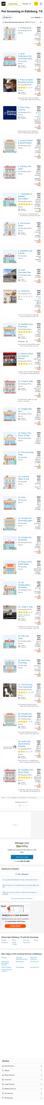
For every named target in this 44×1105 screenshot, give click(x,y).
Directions (27, 615)
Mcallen (4, 940)
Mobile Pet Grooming (33, 958)
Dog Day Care (34, 967)
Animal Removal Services (7, 970)
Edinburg (14, 797)
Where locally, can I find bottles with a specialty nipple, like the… (21, 886)
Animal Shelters (7, 967)
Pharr (14, 940)
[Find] (36, 3)
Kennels (4, 957)
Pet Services (31, 30)
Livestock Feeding (32, 201)
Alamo (36, 940)
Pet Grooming (22, 30)
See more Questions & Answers (22, 898)
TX (8, 797)
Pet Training (31, 112)
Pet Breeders (20, 967)
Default (37, 17)
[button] (41, 4)
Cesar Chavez (14, 943)
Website (20, 33)
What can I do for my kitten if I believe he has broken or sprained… (20, 893)
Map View (8, 17)
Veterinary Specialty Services (22, 958)
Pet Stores (30, 293)
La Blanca (5, 942)
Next (27, 805)
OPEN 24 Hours (30, 22)
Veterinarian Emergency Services (5, 963)
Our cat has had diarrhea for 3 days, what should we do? (20, 880)
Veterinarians (20, 961)
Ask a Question (23, 874)
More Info (21, 616)
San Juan (26, 940)
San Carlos (26, 942)
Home (3, 797)
